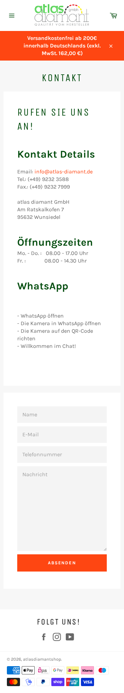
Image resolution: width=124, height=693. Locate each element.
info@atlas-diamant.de (63, 171)
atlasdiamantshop (42, 659)
